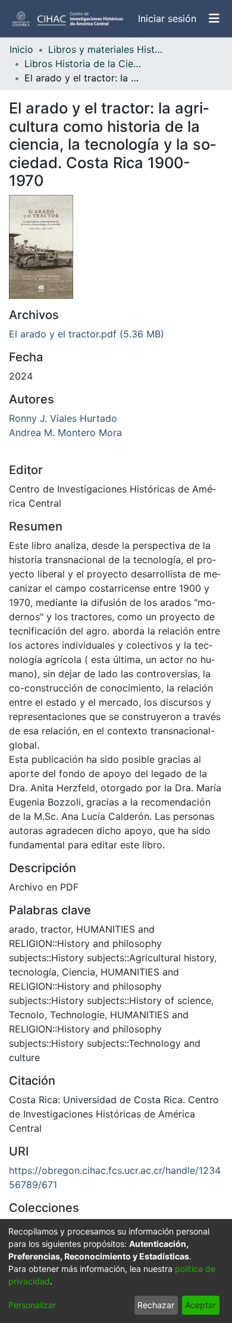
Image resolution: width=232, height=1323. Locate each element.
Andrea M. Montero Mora (65, 432)
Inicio (21, 49)
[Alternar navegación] (214, 18)
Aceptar (200, 1305)
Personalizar (32, 1305)
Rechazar (155, 1305)
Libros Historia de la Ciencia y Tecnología (83, 64)
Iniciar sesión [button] (167, 18)
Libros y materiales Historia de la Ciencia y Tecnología (107, 49)
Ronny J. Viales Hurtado (63, 418)
